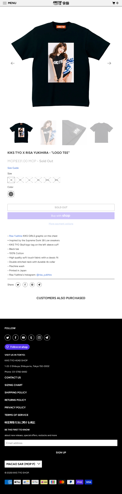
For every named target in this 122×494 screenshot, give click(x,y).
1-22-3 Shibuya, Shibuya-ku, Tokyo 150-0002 (27, 366)
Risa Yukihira (15, 236)
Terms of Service (16, 414)
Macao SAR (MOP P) (21, 464)
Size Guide (13, 168)
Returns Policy (15, 400)
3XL (56, 180)
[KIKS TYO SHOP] (61, 3)
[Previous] (12, 63)
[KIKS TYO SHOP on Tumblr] (32, 337)
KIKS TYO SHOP (21, 472)
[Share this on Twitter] (17, 284)
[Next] (109, 63)
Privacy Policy (15, 407)
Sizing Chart (13, 385)
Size (9, 173)
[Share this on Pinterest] (32, 284)
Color (10, 187)
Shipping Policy (16, 392)
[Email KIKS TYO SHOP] (47, 337)
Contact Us (13, 377)
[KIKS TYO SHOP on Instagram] (40, 337)
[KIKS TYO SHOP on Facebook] (16, 337)
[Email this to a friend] (39, 284)
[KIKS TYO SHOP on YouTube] (24, 337)
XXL (47, 180)
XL (38, 180)
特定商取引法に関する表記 (20, 422)
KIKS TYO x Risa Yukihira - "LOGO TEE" (38, 153)
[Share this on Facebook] (24, 284)
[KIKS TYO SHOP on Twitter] (8, 337)
